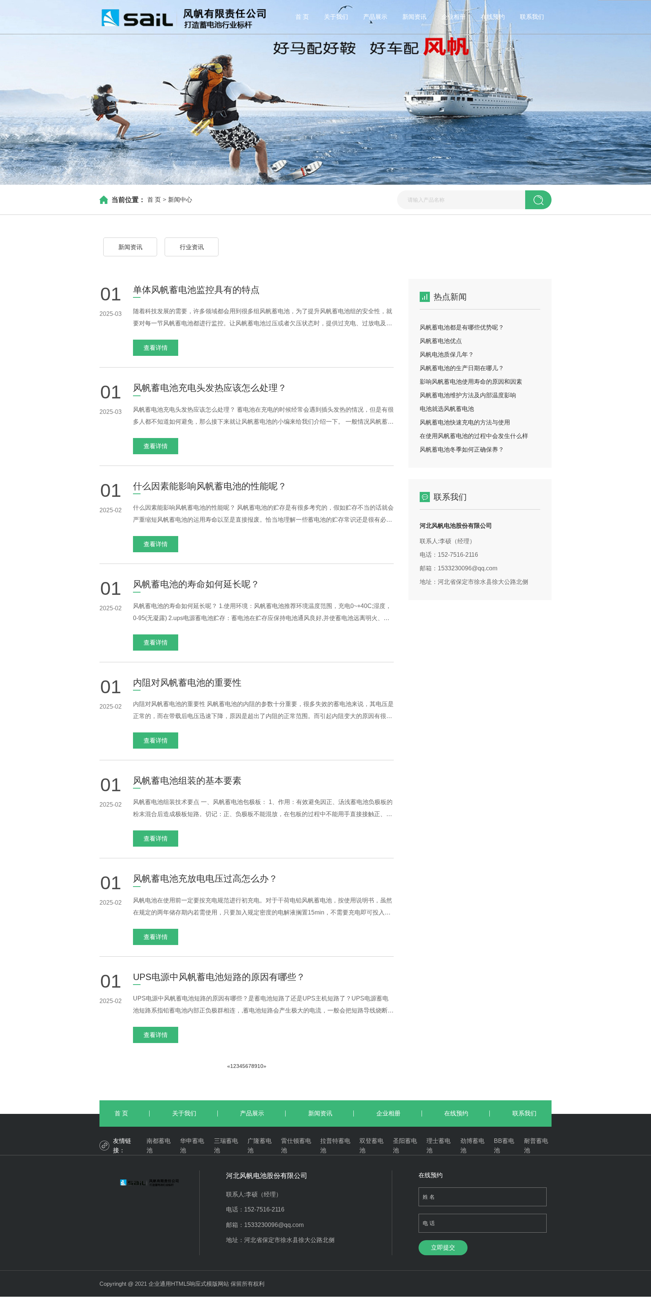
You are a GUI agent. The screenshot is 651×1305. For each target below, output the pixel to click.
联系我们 (532, 17)
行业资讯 (192, 247)
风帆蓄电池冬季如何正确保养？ (462, 449)
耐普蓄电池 (536, 1146)
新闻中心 (180, 199)
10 (260, 1066)
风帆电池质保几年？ (447, 354)
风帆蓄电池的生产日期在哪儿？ (462, 368)
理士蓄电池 (438, 1146)
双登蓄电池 (371, 1146)
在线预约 (493, 17)
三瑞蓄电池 (226, 1146)
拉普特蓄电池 (335, 1146)
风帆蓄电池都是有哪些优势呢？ (462, 327)
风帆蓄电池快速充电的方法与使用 (465, 422)
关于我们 (336, 17)
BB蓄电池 (504, 1146)
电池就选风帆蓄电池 (447, 409)
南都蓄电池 (159, 1146)
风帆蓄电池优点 (441, 341)
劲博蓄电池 (472, 1146)
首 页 (302, 17)
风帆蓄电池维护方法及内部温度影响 (468, 395)
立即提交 (443, 1247)
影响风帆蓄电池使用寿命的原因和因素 (471, 381)
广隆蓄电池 (260, 1146)
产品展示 (375, 17)
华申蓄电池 (192, 1146)
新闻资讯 (414, 17)
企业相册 (454, 17)
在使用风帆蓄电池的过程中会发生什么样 (474, 436)
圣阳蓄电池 (405, 1146)
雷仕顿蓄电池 (296, 1146)
